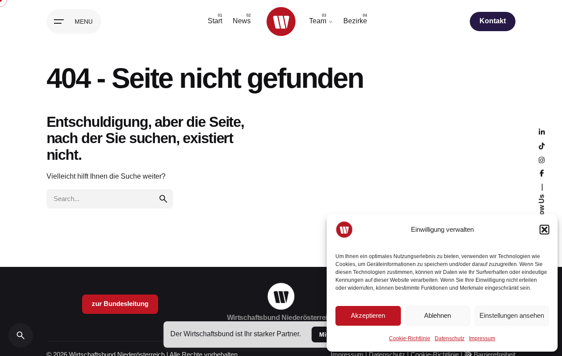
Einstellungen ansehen (511, 315)
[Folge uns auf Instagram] (541, 160)
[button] (544, 229)
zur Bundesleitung (120, 303)
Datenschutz (450, 338)
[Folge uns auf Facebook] (541, 173)
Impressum (482, 338)
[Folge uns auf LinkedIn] (541, 132)
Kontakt (492, 21)
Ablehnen (437, 315)
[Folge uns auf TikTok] (541, 146)
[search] (163, 199)
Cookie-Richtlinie (409, 338)
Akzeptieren (368, 315)
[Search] (20, 335)
